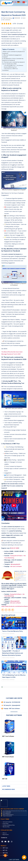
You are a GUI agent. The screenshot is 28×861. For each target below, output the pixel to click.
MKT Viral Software (8, 757)
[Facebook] (2, 841)
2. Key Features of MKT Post (11, 68)
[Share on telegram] (12, 610)
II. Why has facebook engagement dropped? (12, 55)
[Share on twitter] (6, 610)
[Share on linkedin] (9, 610)
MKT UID (4, 779)
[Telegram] (8, 841)
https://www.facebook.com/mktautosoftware (14, 606)
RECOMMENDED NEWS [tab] (8, 789)
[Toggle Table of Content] (23, 49)
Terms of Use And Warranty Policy (12, 631)
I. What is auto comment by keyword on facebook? (13, 52)
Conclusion (5, 70)
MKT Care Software (8, 736)
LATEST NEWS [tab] (6, 786)
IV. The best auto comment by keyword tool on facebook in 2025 (13, 63)
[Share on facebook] (2, 610)
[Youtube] (5, 841)
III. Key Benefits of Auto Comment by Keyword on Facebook (12, 59)
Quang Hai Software (16, 555)
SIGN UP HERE (15, 548)
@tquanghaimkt (15, 564)
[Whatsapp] (11, 841)
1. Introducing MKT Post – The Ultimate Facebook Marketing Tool (13, 66)
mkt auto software (16, 566)
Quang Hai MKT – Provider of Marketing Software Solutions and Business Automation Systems (12, 653)
